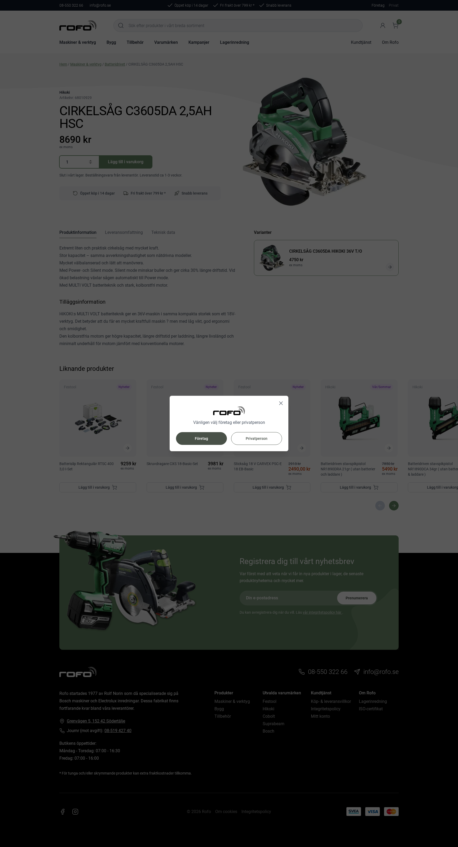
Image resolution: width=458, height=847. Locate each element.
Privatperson (256, 438)
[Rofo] (229, 410)
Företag (201, 438)
